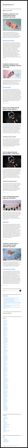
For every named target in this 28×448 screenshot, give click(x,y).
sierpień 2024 (5, 342)
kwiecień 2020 (6, 384)
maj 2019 (5, 390)
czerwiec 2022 (6, 361)
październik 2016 (6, 408)
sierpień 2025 (5, 330)
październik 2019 (6, 387)
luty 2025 (5, 336)
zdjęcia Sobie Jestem (6, 101)
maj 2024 (5, 345)
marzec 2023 (5, 354)
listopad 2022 (5, 356)
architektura (5, 417)
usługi (7, 59)
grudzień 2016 (6, 407)
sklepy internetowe (6, 426)
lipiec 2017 (5, 402)
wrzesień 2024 (6, 341)
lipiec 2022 (5, 360)
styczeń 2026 (5, 327)
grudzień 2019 (6, 386)
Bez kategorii (5, 418)
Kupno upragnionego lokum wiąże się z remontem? (11, 197)
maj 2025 (5, 333)
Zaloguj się (5, 438)
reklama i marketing (6, 424)
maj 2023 (5, 353)
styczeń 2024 (5, 349)
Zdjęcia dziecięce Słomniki (8, 40)
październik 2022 (6, 357)
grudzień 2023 (6, 350)
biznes (4, 419)
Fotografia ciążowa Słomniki (9, 269)
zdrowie (7, 192)
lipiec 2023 (5, 352)
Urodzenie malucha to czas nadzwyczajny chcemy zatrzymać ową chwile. (10, 15)
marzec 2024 (5, 347)
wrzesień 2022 (6, 358)
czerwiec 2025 (6, 332)
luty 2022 (5, 365)
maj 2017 (5, 404)
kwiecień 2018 (6, 396)
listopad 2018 (5, 392)
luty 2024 (5, 348)
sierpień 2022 (5, 359)
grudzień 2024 (6, 338)
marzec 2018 (5, 397)
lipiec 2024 (5, 343)
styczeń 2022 (5, 366)
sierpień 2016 (5, 410)
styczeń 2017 (5, 406)
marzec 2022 (5, 364)
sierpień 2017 (5, 401)
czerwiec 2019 (6, 389)
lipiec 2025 (5, 331)
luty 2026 (5, 326)
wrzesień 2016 (6, 409)
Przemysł (5, 423)
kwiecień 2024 (6, 346)
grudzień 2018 (6, 391)
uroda (4, 428)
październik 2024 (6, 340)
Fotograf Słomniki (7, 87)
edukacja (5, 421)
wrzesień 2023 (6, 351)
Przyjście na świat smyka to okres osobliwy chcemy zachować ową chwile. (10, 245)
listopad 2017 (5, 399)
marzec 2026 (5, 325)
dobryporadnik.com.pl (8, 4)
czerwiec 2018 (6, 395)
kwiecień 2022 (6, 363)
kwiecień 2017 (6, 405)
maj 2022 (5, 362)
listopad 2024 (5, 339)
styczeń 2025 (5, 337)
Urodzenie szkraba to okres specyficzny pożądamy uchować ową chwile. (12, 65)
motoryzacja (5, 422)
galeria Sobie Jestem (16, 283)
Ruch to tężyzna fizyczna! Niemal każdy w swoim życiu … (11, 152)
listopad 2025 (5, 329)
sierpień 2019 (5, 388)
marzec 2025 (5, 335)
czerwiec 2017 (5, 403)
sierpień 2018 (5, 393)
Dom (4, 420)
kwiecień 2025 (6, 334)
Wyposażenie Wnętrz (7, 430)
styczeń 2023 (5, 355)
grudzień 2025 (6, 328)
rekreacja (5, 425)
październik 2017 (6, 400)
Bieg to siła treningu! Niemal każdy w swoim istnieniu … (11, 108)
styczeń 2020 (5, 385)
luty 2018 (5, 398)
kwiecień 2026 (6, 324)
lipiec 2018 (5, 394)
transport (5, 427)
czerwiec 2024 (6, 344)
